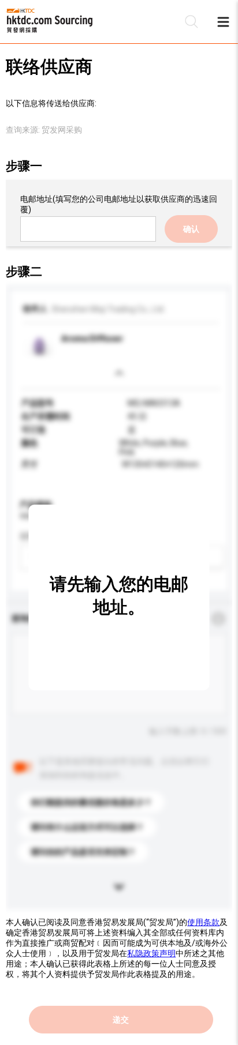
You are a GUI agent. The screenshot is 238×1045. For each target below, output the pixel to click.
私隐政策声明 (151, 953)
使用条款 (203, 922)
